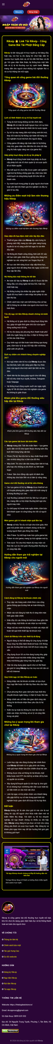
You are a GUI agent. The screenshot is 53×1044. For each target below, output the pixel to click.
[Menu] (3, 4)
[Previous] (4, 865)
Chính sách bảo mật (12, 945)
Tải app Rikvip (10, 989)
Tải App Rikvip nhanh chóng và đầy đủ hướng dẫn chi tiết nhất (26, 874)
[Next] (48, 865)
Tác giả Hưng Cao (11, 951)
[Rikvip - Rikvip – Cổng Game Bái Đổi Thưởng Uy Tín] (26, 4)
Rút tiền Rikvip (10, 983)
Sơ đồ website (10, 957)
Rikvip (40, 1041)
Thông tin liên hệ (11, 939)
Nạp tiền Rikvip (10, 978)
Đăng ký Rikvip (10, 972)
